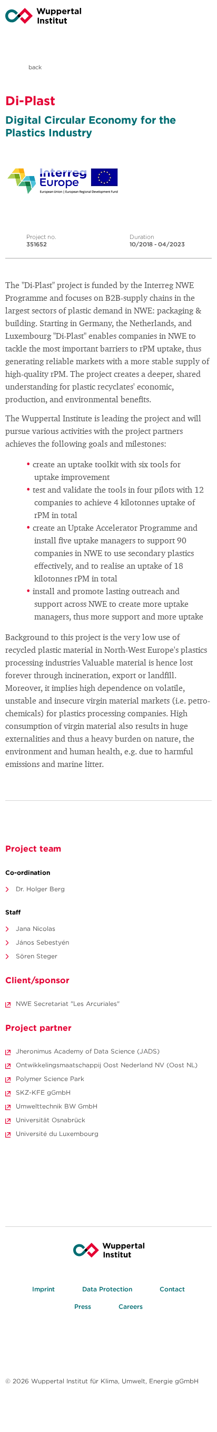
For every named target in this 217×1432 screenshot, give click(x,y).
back (34, 67)
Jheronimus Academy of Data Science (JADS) (88, 1051)
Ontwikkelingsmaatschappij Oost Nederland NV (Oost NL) (107, 1065)
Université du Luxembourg (57, 1134)
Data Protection (107, 1289)
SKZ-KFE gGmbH (43, 1092)
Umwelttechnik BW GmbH (56, 1106)
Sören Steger (36, 956)
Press (82, 1306)
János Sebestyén (42, 942)
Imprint (43, 1289)
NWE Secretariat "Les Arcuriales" (68, 1004)
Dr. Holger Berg (40, 889)
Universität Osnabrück (50, 1120)
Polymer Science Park (50, 1079)
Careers (131, 1306)
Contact (172, 1289)
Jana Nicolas (35, 928)
